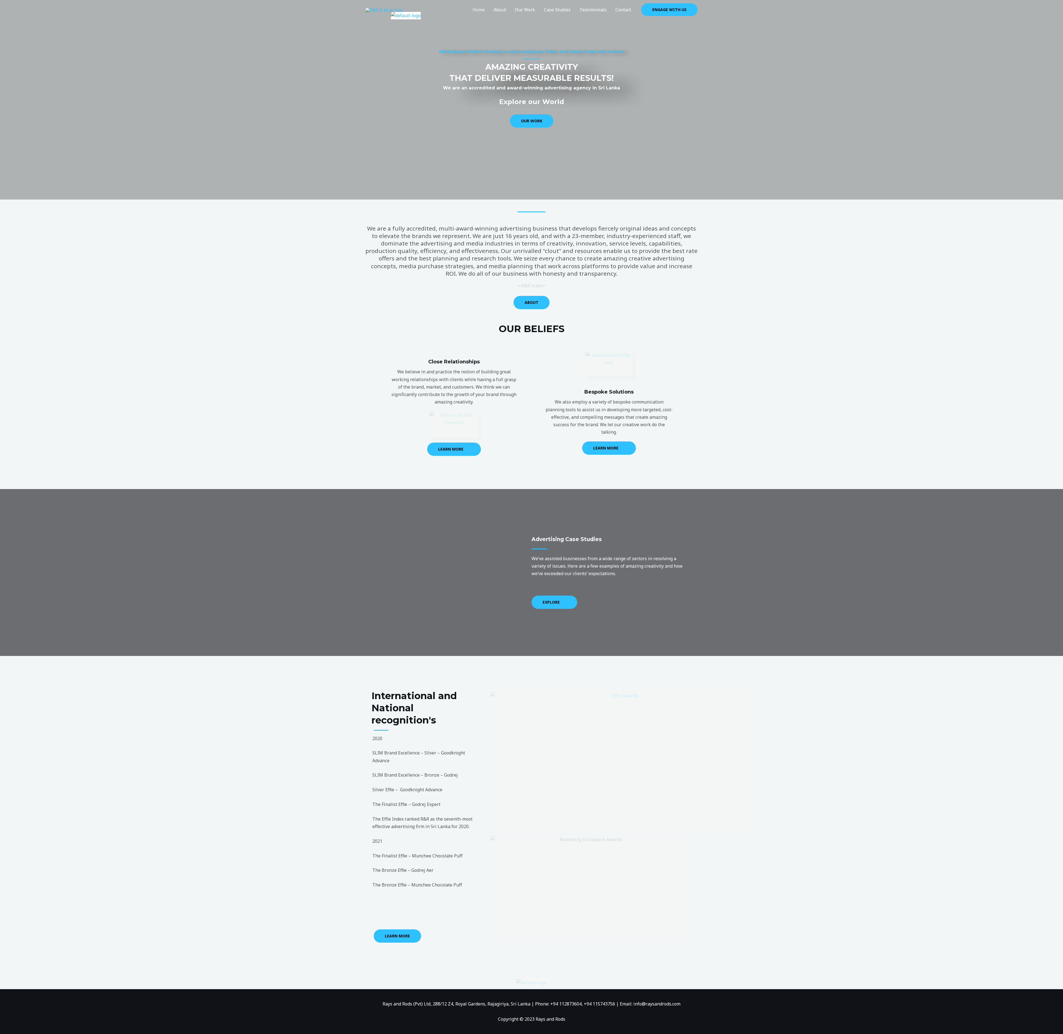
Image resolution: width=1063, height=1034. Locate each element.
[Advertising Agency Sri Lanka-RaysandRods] (384, 9)
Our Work (525, 10)
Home (479, 10)
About (500, 10)
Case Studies (557, 10)
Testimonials (593, 10)
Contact (623, 10)
